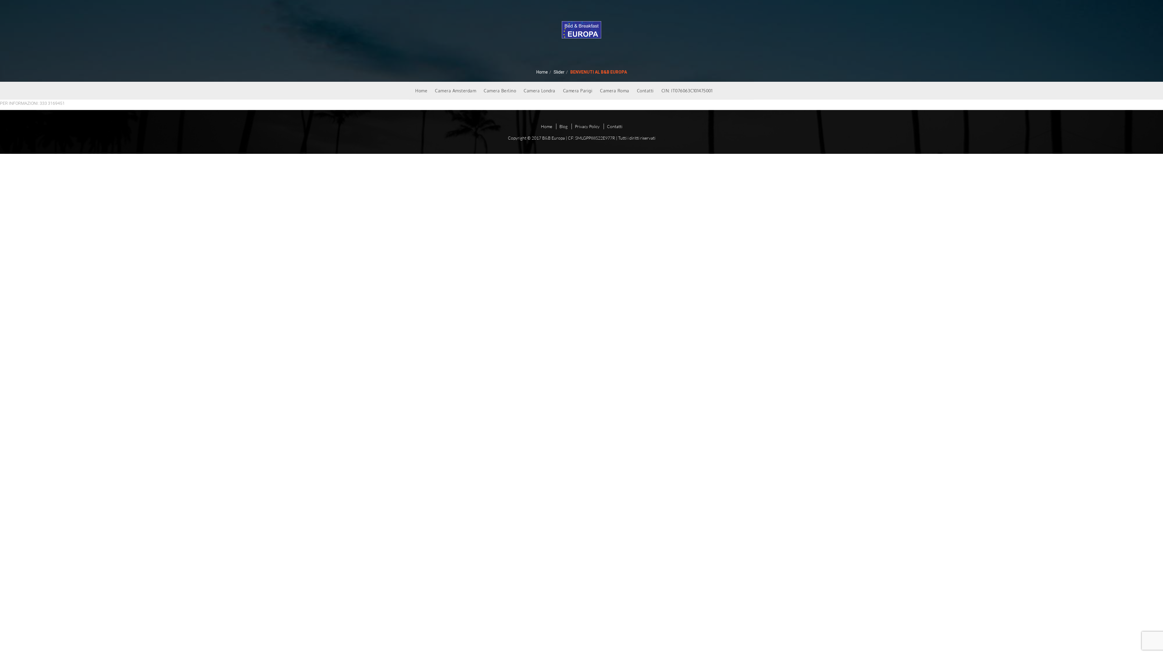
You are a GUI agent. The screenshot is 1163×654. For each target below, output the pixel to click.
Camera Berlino (500, 90)
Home (542, 72)
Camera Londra (539, 90)
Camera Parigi (578, 90)
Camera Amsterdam (455, 90)
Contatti (645, 90)
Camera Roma (614, 90)
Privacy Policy (587, 126)
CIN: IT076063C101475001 (687, 90)
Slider (559, 72)
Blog (563, 126)
